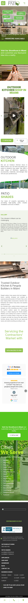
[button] (14, 116)
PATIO (7, 195)
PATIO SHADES (5, 550)
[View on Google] (14, 392)
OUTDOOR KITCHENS (7, 544)
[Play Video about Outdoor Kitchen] (14, 115)
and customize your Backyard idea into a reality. (13, 52)
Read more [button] (14, 388)
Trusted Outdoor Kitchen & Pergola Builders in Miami (11, 285)
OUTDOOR (8, 159)
